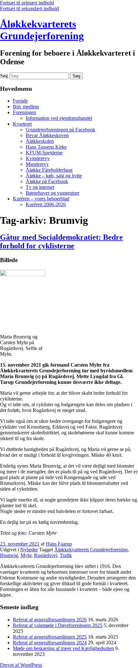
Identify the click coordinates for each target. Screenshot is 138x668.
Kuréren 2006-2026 (46, 204)
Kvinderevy (38, 158)
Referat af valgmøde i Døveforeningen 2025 (57, 625)
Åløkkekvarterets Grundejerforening (42, 30)
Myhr (26, 555)
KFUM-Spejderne (44, 152)
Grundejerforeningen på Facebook (60, 129)
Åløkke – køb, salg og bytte (54, 175)
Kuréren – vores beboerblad (41, 198)
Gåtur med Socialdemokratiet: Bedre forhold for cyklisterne (61, 241)
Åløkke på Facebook (47, 181)
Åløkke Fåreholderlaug (49, 170)
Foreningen (24, 112)
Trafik (66, 555)
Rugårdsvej (45, 555)
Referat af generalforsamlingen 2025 (50, 637)
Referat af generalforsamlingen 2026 (50, 619)
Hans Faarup (59, 544)
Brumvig (9, 555)
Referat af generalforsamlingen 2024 (50, 642)
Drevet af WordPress (21, 665)
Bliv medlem (26, 106)
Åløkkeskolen (40, 141)
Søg (4, 75)
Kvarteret (22, 124)
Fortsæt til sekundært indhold (29, 8)
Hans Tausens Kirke (46, 147)
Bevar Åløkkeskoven (47, 135)
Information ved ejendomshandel (59, 118)
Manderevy (37, 164)
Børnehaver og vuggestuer (52, 193)
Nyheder (29, 549)
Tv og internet (40, 187)
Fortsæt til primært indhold (27, 2)
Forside (20, 101)
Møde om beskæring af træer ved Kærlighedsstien (63, 648)
